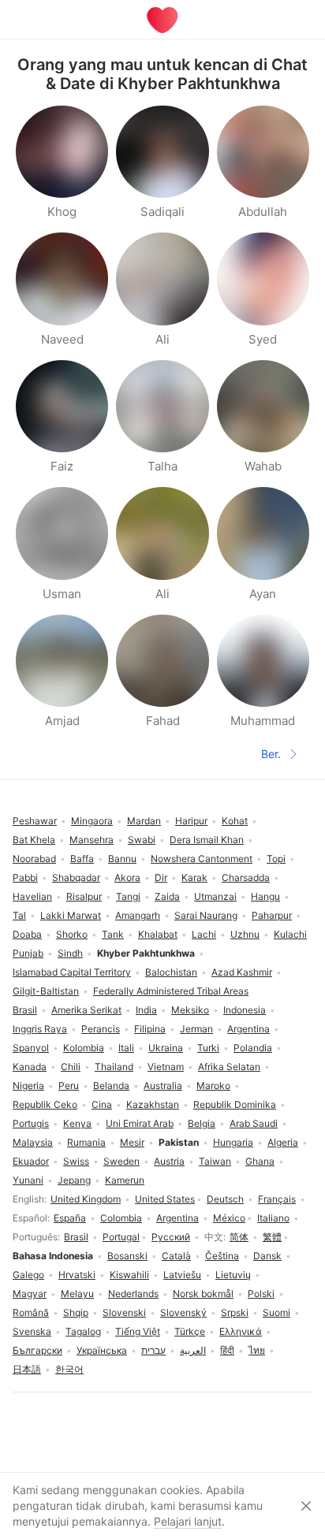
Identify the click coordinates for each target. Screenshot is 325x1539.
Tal (19, 915)
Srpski (234, 1312)
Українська (102, 1350)
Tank (113, 934)
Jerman (196, 1029)
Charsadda (246, 877)
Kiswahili (129, 1275)
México (229, 1218)
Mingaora (92, 821)
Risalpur (84, 896)
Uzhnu (245, 934)
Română (31, 1312)
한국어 (69, 1369)
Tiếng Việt (137, 1331)
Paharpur (272, 915)
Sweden (121, 1161)
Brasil (76, 1237)
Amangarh (137, 915)
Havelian (32, 896)
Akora (127, 877)
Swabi (141, 840)
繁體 (272, 1237)
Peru (68, 1085)
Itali (126, 1048)
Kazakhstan (152, 1104)
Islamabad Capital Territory (72, 972)
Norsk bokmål (203, 1293)
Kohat (235, 821)
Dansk (267, 1256)
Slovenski (124, 1312)
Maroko (213, 1085)
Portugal (121, 1237)
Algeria (282, 1142)
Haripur (191, 821)
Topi (276, 858)
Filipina (150, 1029)
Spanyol (31, 1048)
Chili (70, 1066)
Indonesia (244, 1010)
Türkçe (189, 1331)
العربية (193, 1350)
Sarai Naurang (205, 915)
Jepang (74, 1180)
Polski (261, 1293)
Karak (194, 877)
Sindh (70, 953)
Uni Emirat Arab (140, 1123)
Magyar (30, 1293)
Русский (170, 1237)
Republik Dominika (234, 1104)
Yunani (28, 1180)
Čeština (222, 1256)
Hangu (265, 896)
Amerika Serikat (86, 1010)
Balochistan (171, 972)
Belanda (111, 1085)
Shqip (75, 1312)
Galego (28, 1275)
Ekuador (31, 1161)
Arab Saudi (254, 1123)
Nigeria (28, 1085)
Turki (208, 1048)
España (70, 1218)
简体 (239, 1237)
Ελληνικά (240, 1331)
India (146, 1010)
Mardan (144, 821)
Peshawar (35, 821)
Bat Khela (34, 840)
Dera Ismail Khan (207, 840)
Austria (169, 1161)
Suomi (276, 1312)
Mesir (132, 1142)
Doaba (27, 934)
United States (165, 1199)
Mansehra (91, 840)
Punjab (28, 953)
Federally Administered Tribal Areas (170, 991)
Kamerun (124, 1180)
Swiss (76, 1161)
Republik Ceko (45, 1104)
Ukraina (165, 1048)
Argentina (177, 1218)
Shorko (72, 934)
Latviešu (182, 1275)
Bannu (122, 858)
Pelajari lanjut (188, 1521)
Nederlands (133, 1293)
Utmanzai (215, 896)
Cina (102, 1104)
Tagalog (83, 1331)
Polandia (252, 1048)
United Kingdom (85, 1199)
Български (37, 1350)
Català (176, 1256)
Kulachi (290, 934)
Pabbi (25, 877)
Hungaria (233, 1142)
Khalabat (157, 934)
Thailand (114, 1066)
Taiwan (215, 1161)
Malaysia (33, 1142)
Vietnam (166, 1066)
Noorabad (34, 858)
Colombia (121, 1218)
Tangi (128, 896)
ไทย (256, 1350)
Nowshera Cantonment (201, 858)
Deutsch (225, 1199)
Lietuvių (233, 1275)
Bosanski (127, 1256)
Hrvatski (76, 1275)
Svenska (32, 1331)
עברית (153, 1350)
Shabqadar (76, 877)
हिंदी (227, 1350)
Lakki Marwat (70, 915)
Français (277, 1199)
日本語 (27, 1369)
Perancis (100, 1029)
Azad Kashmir (241, 972)
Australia (163, 1085)
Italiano (273, 1218)
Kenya (77, 1123)
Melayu (77, 1293)
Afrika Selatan (229, 1066)
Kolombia (83, 1048)
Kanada (30, 1066)
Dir (161, 877)
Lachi (204, 934)
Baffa (82, 858)
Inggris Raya (40, 1029)
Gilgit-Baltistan (46, 991)
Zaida (167, 896)
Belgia (201, 1123)
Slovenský (183, 1312)
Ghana (260, 1161)
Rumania (86, 1142)
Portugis (31, 1123)
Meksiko (190, 1010)
